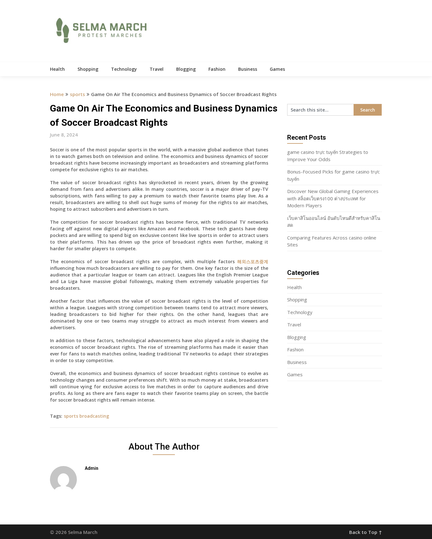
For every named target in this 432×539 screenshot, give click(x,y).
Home (57, 94)
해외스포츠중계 (252, 261)
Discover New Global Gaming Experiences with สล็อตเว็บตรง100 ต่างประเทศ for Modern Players (333, 198)
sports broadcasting (86, 416)
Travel (157, 69)
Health (57, 69)
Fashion (216, 69)
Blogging (186, 69)
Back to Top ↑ (365, 532)
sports (77, 94)
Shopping (87, 69)
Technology (124, 69)
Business (247, 69)
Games (277, 69)
